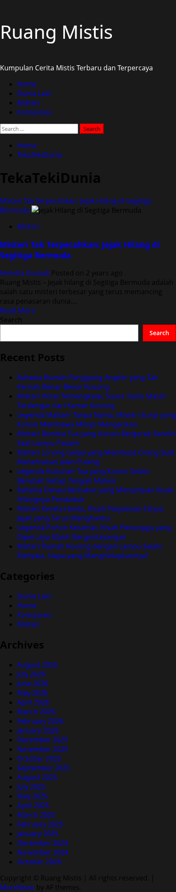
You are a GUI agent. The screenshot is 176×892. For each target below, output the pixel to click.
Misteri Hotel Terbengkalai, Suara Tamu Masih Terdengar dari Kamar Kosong (91, 400)
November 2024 (42, 852)
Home (27, 84)
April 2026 (33, 702)
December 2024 (42, 843)
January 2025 (38, 833)
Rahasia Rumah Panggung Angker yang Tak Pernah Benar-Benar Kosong (87, 382)
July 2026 (31, 674)
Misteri (28, 102)
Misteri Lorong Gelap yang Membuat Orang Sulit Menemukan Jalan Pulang (96, 457)
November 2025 (42, 749)
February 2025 (40, 824)
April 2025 (33, 805)
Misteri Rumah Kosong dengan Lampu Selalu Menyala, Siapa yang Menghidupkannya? (89, 551)
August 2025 (37, 777)
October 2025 (39, 758)
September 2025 (43, 768)
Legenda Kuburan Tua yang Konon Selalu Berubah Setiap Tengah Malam (83, 475)
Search (11, 319)
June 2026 (32, 683)
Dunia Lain (34, 93)
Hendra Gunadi (25, 273)
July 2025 (31, 786)
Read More (17, 310)
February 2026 (40, 721)
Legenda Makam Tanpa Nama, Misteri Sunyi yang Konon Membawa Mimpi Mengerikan (96, 419)
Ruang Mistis (56, 31)
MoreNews (17, 887)
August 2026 (37, 664)
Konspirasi (34, 112)
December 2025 (42, 739)
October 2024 (39, 861)
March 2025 (36, 815)
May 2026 (32, 693)
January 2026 (38, 730)
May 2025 (32, 796)
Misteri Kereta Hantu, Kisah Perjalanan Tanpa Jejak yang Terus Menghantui (90, 513)
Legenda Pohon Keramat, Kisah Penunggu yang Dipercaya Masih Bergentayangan (94, 532)
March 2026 (36, 711)
